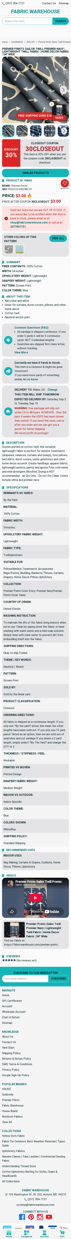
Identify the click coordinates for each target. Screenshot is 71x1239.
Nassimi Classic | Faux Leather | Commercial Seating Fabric (33, 1158)
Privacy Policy (10, 1069)
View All (58, 238)
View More (21, 352)
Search (60, 21)
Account (7, 1006)
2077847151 (18, 226)
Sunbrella (7, 1094)
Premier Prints (19, 185)
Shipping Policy (11, 1053)
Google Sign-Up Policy (15, 1075)
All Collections (11, 1181)
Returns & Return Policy (16, 1058)
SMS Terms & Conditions (17, 1064)
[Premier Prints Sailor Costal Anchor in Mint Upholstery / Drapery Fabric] (19, 249)
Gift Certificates (12, 1000)
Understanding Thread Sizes (19, 1166)
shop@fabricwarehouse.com (29, 222)
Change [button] (52, 389)
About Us (7, 1036)
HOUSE (6, 1089)
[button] (63, 90)
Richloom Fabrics (12, 1116)
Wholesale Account (14, 1011)
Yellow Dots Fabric (13, 1136)
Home (5, 995)
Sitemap (64, 3)
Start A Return (11, 1017)
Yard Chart (8, 1047)
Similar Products (35, 173)
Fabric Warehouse (13, 1105)
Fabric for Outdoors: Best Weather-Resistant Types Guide (33, 1143)
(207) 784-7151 (14, 3)
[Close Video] (51, 104)
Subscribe (58, 978)
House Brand (9, 1111)
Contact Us (49, 3)
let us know (30, 379)
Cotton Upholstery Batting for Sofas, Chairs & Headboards (29, 1173)
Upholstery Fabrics (13, 1151)
